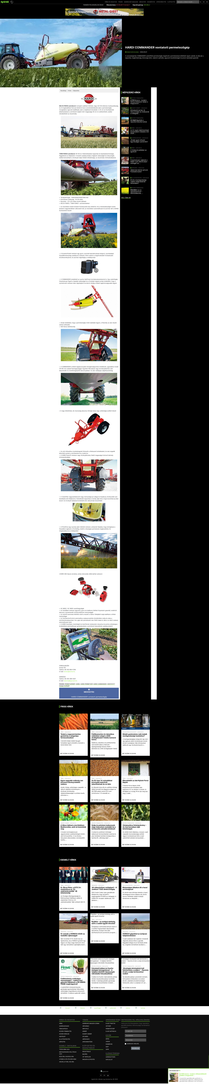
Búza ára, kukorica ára (66, 1056)
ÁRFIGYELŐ (85, 1028)
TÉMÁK (120, 2)
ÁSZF (107, 1046)
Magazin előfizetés (88, 1059)
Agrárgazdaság (64, 1026)
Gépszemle (85, 1026)
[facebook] (101, 1075)
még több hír (126, 197)
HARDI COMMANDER (99, 684)
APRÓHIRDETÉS (161, 2)
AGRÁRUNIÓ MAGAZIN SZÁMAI (90, 1023)
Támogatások (63, 1028)
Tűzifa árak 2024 (64, 1049)
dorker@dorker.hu (69, 671)
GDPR (107, 1049)
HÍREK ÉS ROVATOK (111, 2)
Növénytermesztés (65, 1031)
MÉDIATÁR (142, 2)
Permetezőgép (110, 1028)
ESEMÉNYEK (151, 2)
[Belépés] (203, 1)
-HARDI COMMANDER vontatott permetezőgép (89, 694)
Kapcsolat (109, 1059)
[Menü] (207, 1)
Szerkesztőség (110, 1057)
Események (109, 1044)
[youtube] (108, 1075)
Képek (107, 1039)
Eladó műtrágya (111, 1031)
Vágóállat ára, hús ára (66, 1061)
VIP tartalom (86, 1056)
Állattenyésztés (64, 1039)
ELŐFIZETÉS (171, 2)
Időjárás (85, 1036)
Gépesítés (76, 90)
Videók (108, 1041)
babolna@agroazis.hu (70, 681)
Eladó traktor (110, 1023)
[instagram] (104, 1075)
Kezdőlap (63, 90)
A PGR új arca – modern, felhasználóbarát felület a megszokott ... (193, 1074)
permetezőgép (70, 684)
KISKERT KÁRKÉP (87, 1034)
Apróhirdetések (87, 1041)
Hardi (78, 684)
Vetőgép (108, 1026)
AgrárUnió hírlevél (133, 1043)
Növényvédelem (64, 1034)
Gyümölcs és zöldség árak (67, 1059)
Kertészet (62, 1036)
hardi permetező (86, 684)
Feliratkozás (135, 1048)
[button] (11, 1)
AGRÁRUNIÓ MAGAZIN (131, 2)
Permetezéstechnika (132, 52)
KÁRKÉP (84, 1031)
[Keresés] (200, 1)
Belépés (84, 1054)
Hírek (69, 90)
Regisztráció (86, 1051)
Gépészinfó (86, 1039)
